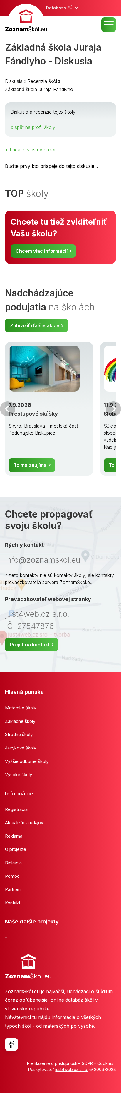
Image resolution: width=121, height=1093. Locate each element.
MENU (108, 24)
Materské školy (20, 708)
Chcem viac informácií (42, 251)
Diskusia (14, 81)
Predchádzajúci (7, 408)
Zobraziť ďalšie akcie (34, 325)
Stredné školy (19, 734)
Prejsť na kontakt (30, 645)
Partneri (13, 889)
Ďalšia (113, 408)
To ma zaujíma (30, 465)
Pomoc (12, 876)
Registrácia (16, 809)
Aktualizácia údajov (24, 822)
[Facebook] (11, 1044)
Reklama (13, 836)
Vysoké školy (18, 774)
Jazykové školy (20, 748)
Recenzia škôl (42, 81)
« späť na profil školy (33, 127)
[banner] (26, 19)
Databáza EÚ (59, 7)
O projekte (15, 849)
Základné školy (20, 721)
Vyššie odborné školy (26, 761)
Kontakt (12, 903)
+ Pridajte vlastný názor (30, 150)
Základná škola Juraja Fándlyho (39, 89)
